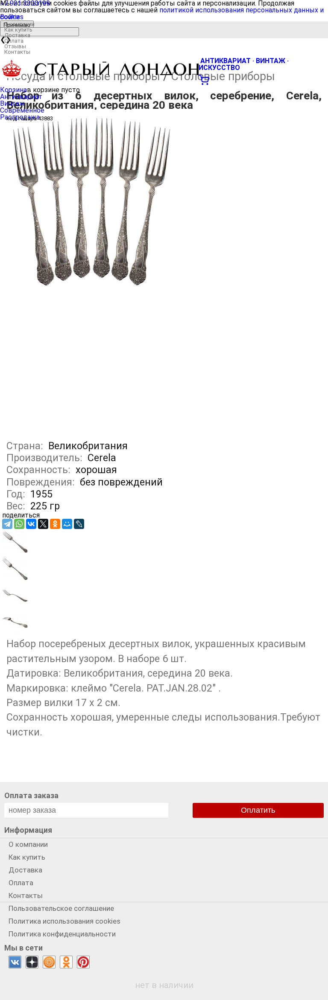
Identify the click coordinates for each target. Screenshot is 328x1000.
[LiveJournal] (79, 524)
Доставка (17, 35)
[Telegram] (7, 524)
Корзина (13, 90)
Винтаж (12, 103)
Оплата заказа (31, 795)
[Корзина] (164, 79)
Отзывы (15, 46)
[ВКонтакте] (31, 524)
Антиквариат (21, 97)
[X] (43, 524)
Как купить (18, 29)
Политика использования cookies (64, 921)
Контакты (17, 52)
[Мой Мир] (67, 524)
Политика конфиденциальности (62, 934)
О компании (19, 24)
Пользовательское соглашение (61, 908)
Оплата (13, 41)
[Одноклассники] (55, 524)
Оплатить (258, 810)
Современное (22, 110)
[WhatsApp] (19, 524)
